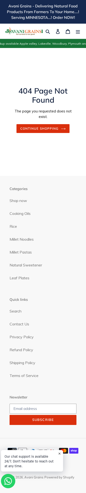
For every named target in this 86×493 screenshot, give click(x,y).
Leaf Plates (19, 278)
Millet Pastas (21, 252)
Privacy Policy (22, 336)
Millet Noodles (22, 239)
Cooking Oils (20, 213)
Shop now (18, 200)
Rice (13, 226)
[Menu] (78, 31)
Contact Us (19, 324)
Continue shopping (39, 128)
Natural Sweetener (26, 265)
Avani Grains (33, 477)
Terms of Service (24, 375)
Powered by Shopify (59, 477)
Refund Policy (21, 349)
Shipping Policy (22, 362)
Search (16, 311)
